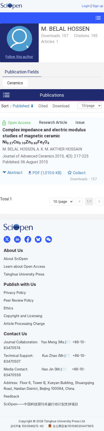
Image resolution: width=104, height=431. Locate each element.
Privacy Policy (15, 292)
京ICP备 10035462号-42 (27, 426)
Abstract (14, 172)
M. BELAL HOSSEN (18, 149)
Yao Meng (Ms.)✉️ (55, 342)
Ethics (8, 308)
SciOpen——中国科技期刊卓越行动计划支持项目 (41, 404)
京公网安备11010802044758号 (73, 426)
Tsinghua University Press (24, 274)
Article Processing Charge (24, 323)
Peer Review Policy (19, 300)
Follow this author (19, 57)
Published (21, 106)
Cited (43, 106)
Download (60, 106)
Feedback (11, 396)
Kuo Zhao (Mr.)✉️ (56, 355)
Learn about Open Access (24, 266)
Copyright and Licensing (23, 316)
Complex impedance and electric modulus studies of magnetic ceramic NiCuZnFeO (44, 135)
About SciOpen (16, 259)
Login (86, 6)
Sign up (97, 6)
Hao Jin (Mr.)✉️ (54, 369)
